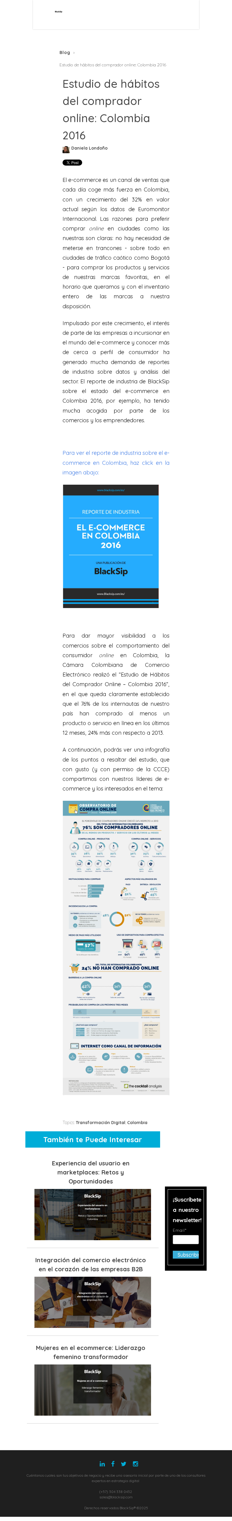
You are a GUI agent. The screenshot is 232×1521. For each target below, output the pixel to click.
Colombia (137, 1122)
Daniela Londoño (89, 148)
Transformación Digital (100, 1122)
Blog (65, 52)
